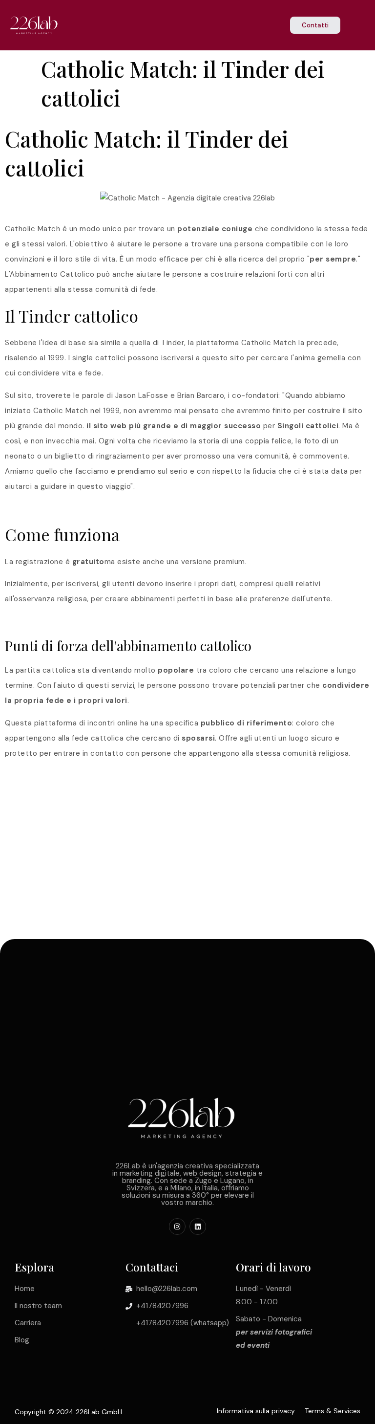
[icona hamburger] (359, 26)
